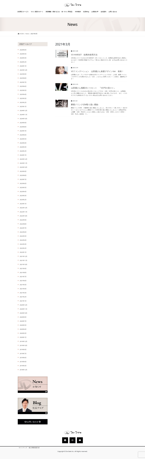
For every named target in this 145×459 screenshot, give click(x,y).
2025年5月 (23, 90)
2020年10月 (23, 313)
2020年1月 (23, 337)
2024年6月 (23, 135)
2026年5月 (23, 54)
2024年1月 (23, 155)
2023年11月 (23, 163)
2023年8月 (23, 175)
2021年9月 (23, 268)
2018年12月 (23, 370)
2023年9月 (23, 171)
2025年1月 (23, 106)
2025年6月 (23, 86)
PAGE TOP (141, 443)
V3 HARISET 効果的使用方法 (84, 54)
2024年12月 (23, 110)
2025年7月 (23, 82)
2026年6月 (23, 50)
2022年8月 (23, 224)
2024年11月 (23, 114)
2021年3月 (23, 293)
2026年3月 (23, 58)
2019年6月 (23, 357)
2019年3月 (23, 366)
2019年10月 (23, 345)
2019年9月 (23, 349)
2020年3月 (23, 333)
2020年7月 (23, 321)
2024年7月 (23, 131)
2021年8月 (23, 272)
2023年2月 (23, 200)
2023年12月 (23, 159)
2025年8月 (23, 78)
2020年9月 (23, 317)
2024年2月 (23, 151)
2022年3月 (23, 244)
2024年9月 (23, 123)
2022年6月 (23, 232)
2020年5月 (23, 325)
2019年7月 (23, 353)
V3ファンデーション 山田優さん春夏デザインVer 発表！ (97, 71)
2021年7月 (23, 276)
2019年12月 (23, 341)
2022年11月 (23, 212)
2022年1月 (23, 252)
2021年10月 (23, 264)
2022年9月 (23, 220)
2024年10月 (23, 119)
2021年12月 (23, 256)
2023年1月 (23, 204)
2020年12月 (23, 305)
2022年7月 (23, 228)
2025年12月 (23, 70)
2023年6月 (23, 183)
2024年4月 (23, 143)
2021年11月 (23, 260)
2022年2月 (23, 248)
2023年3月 (23, 195)
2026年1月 (23, 66)
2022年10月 (23, 216)
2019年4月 (23, 362)
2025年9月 (23, 74)
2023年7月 (23, 179)
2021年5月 (23, 285)
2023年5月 (23, 187)
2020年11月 (23, 309)
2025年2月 (23, 102)
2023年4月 (23, 191)
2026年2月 (23, 62)
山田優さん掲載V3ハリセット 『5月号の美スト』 (93, 88)
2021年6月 (23, 281)
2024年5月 (23, 139)
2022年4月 (23, 240)
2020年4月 (23, 329)
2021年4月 (23, 289)
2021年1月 (23, 301)
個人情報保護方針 (34, 448)
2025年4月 (23, 94)
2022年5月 (23, 236)
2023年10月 (23, 167)
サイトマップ (23, 448)
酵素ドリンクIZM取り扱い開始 (84, 104)
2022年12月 (23, 208)
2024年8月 (23, 127)
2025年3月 (23, 98)
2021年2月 (23, 297)
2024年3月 (23, 147)
